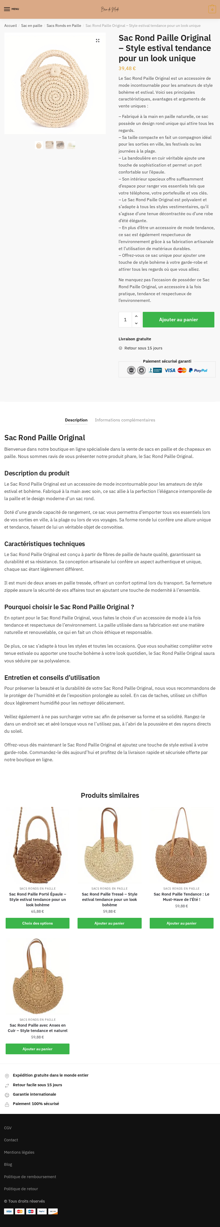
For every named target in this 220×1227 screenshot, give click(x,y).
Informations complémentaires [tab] (125, 420)
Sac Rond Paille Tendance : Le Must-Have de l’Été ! (181, 897)
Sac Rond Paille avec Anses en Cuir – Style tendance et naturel (37, 1028)
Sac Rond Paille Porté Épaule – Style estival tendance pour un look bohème (37, 899)
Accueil (10, 25)
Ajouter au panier (178, 319)
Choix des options (37, 923)
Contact (11, 1139)
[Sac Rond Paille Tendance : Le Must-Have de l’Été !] (182, 845)
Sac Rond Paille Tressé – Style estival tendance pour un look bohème (109, 899)
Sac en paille (31, 25)
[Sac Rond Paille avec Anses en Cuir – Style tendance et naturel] (37, 976)
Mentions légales (19, 1152)
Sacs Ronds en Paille (64, 25)
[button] (97, 40)
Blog (8, 1164)
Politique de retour (21, 1188)
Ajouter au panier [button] (109, 923)
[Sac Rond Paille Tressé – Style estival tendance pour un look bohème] (109, 845)
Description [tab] (76, 420)
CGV (8, 1127)
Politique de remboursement (30, 1176)
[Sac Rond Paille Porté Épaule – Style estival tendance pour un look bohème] (37, 845)
